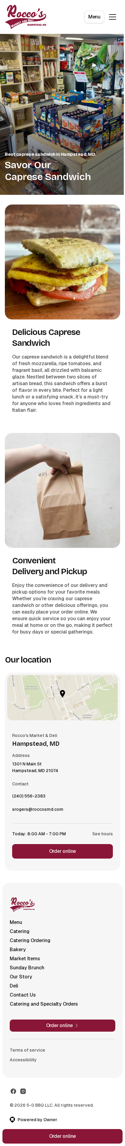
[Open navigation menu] (112, 17)
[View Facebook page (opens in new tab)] (13, 1091)
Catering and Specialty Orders (44, 1004)
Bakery (18, 949)
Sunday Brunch (27, 967)
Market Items (25, 958)
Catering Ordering (30, 940)
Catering (19, 931)
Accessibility (23, 1060)
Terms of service (27, 1050)
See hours (102, 834)
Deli (14, 986)
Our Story (21, 977)
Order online (62, 851)
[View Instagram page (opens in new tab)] (23, 1091)
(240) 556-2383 (29, 797)
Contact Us (23, 995)
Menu (94, 17)
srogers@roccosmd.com (37, 811)
